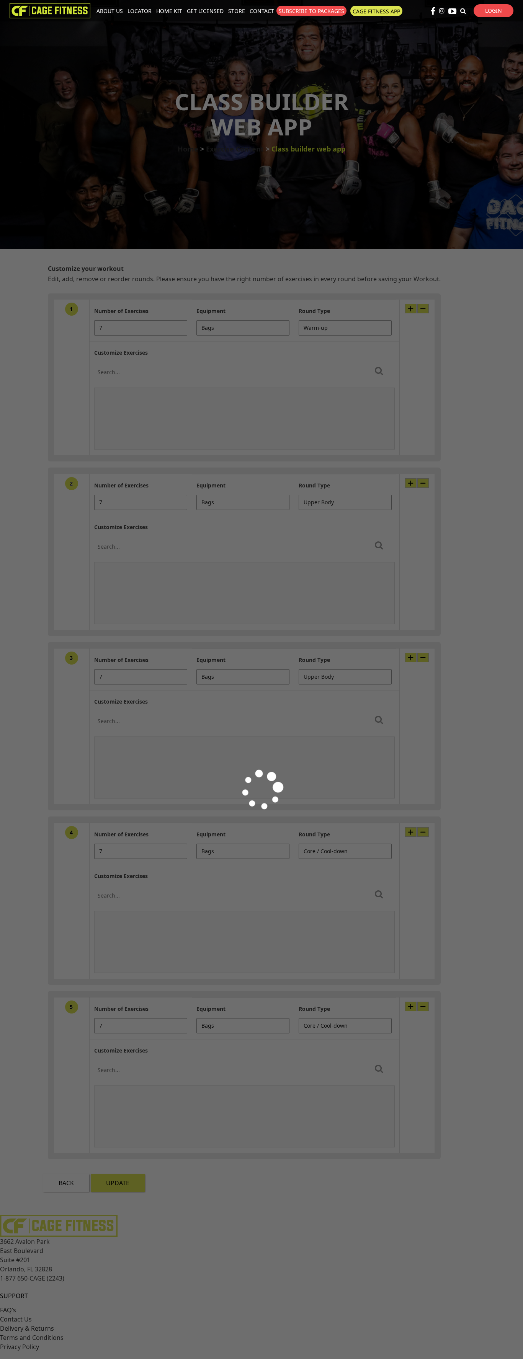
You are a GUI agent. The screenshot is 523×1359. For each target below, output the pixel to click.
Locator (139, 11)
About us (109, 11)
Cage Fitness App (376, 11)
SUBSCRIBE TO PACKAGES (311, 11)
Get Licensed (205, 11)
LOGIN (493, 10)
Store (236, 11)
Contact (262, 11)
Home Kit (169, 11)
